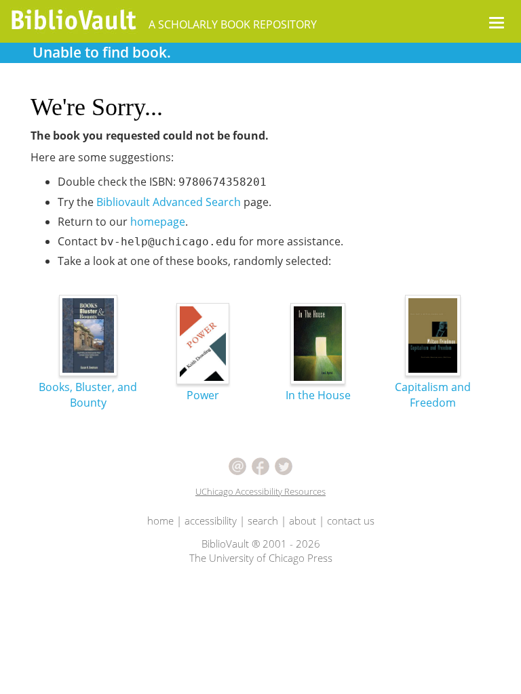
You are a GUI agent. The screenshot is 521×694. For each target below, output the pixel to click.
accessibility (211, 520)
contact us (350, 520)
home (160, 520)
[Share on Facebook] (260, 464)
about (302, 520)
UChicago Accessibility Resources (260, 491)
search (263, 520)
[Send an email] (237, 464)
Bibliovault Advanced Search (168, 202)
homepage (157, 221)
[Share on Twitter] (283, 464)
